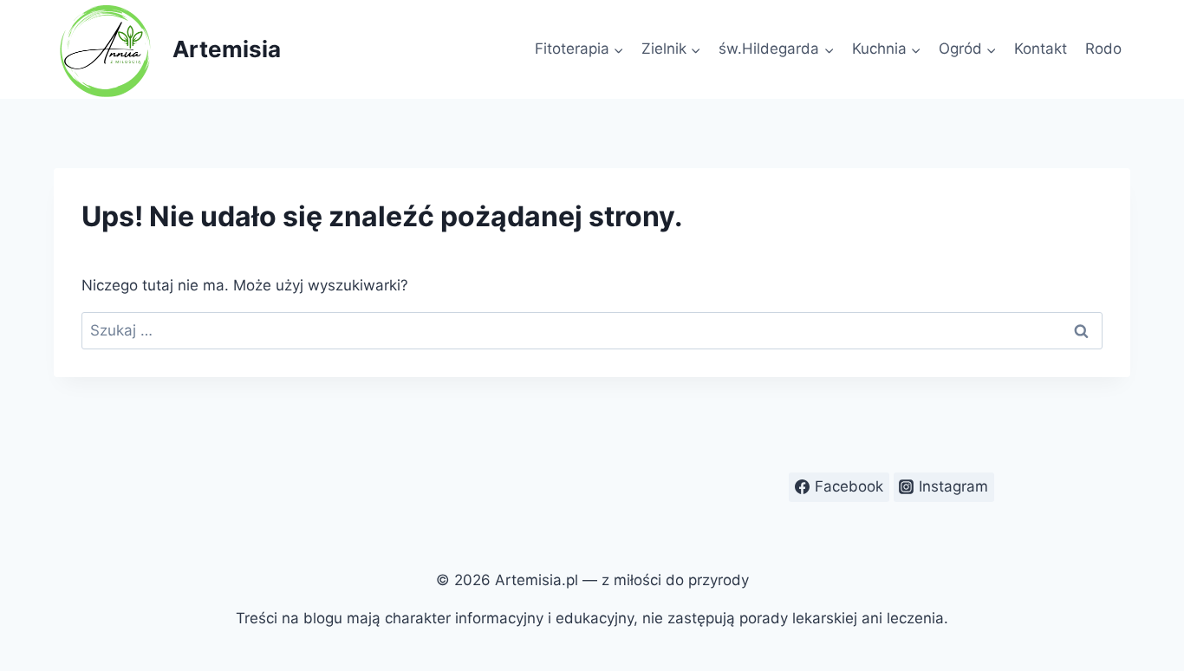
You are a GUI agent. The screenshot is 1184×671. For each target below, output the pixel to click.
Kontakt (1040, 48)
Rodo (1103, 48)
